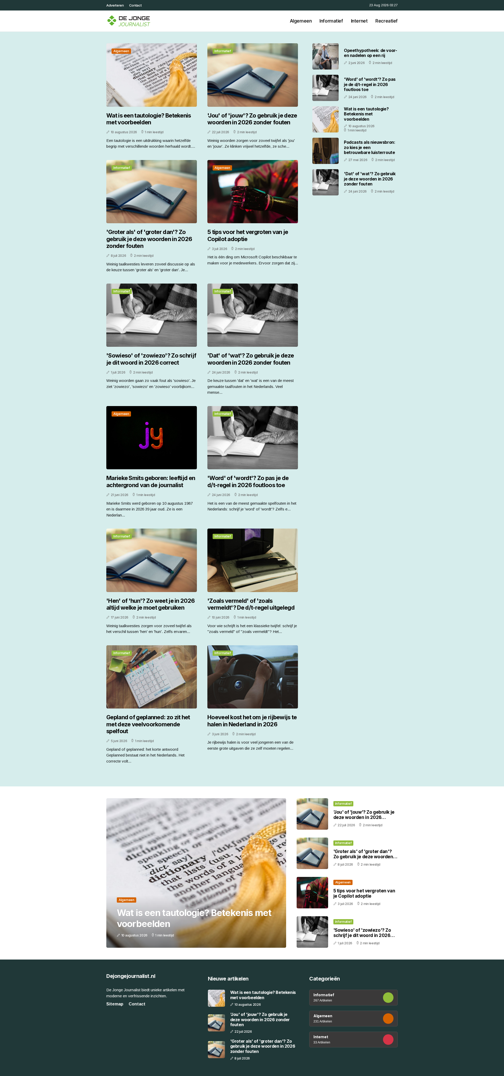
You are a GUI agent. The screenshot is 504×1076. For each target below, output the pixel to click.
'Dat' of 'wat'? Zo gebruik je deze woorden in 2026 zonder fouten (250, 359)
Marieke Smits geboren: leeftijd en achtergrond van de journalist (150, 481)
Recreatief (386, 21)
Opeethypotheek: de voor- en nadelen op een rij (370, 53)
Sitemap (114, 1004)
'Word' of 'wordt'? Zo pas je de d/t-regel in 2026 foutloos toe (247, 481)
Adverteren (115, 5)
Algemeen (301, 21)
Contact (135, 5)
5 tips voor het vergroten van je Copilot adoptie (247, 235)
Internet (359, 21)
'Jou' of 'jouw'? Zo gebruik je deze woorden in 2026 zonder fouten (252, 119)
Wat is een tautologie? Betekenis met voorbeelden (148, 119)
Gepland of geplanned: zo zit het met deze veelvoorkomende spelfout (148, 724)
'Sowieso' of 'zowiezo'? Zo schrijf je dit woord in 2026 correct (151, 359)
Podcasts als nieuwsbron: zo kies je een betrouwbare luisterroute (369, 147)
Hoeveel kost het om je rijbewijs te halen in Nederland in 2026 (252, 720)
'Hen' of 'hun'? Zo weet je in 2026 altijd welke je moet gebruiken (150, 604)
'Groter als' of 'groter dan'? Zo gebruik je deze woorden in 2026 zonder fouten (149, 238)
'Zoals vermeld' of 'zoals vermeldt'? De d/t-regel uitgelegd (251, 604)
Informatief (331, 21)
